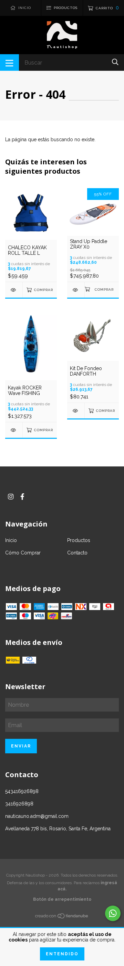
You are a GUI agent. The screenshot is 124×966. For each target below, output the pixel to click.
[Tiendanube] (62, 917)
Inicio (11, 540)
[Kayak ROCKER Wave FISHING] (13, 430)
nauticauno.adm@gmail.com (37, 816)
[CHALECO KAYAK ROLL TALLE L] (13, 290)
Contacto (77, 553)
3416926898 (19, 803)
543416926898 (22, 791)
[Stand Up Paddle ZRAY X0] (75, 290)
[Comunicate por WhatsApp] (113, 913)
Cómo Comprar (23, 553)
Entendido (62, 953)
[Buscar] (115, 62)
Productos (78, 540)
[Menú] (9, 62)
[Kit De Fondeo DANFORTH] (75, 410)
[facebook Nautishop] (22, 497)
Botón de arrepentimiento (62, 899)
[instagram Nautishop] (10, 497)
